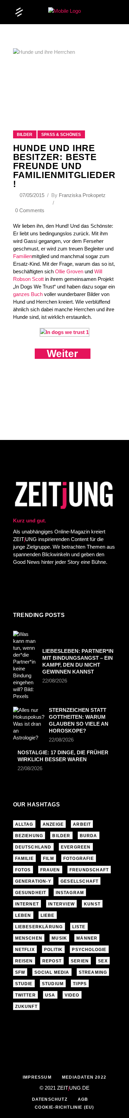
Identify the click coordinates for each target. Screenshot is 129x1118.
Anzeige (53, 824)
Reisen (24, 961)
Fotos (23, 869)
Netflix (25, 949)
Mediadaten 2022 (84, 1077)
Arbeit (82, 824)
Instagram (70, 892)
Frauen (50, 869)
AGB (83, 1099)
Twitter (25, 995)
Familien (22, 256)
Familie (24, 858)
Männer (86, 938)
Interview (61, 904)
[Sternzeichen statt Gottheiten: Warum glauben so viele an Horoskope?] (28, 724)
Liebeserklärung (39, 926)
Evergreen (76, 847)
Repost (52, 961)
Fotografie (78, 858)
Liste (79, 926)
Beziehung (29, 835)
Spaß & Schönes (61, 134)
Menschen (29, 938)
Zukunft (26, 1006)
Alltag (24, 824)
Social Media (51, 972)
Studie (24, 983)
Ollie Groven (69, 271)
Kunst (92, 904)
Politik (53, 949)
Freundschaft (89, 869)
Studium (53, 983)
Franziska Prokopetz (82, 195)
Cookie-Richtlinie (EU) (64, 1107)
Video (72, 995)
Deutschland (33, 847)
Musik (59, 938)
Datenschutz (49, 1099)
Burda (88, 835)
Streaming (93, 972)
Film (48, 858)
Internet (27, 904)
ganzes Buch (28, 294)
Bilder (24, 134)
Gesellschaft (79, 881)
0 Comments (29, 210)
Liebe (48, 915)
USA (50, 995)
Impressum (37, 1077)
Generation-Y (33, 881)
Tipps (80, 983)
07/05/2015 (33, 195)
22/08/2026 (54, 681)
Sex (103, 961)
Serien (80, 961)
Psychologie (89, 949)
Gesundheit (30, 892)
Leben (23, 915)
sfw (20, 972)
